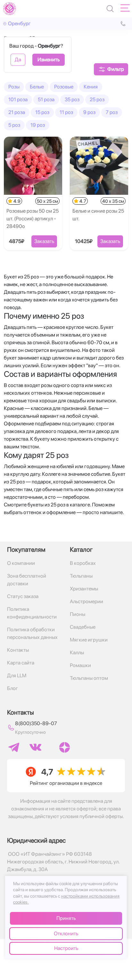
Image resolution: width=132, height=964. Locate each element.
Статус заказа (22, 596)
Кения (91, 87)
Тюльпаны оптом (89, 678)
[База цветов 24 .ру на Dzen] (64, 747)
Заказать (44, 241)
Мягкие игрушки (89, 640)
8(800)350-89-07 (36, 723)
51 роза (46, 99)
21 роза (16, 112)
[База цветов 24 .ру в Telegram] (14, 747)
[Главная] (9, 8)
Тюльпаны (81, 576)
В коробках (83, 563)
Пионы (77, 614)
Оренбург (19, 23)
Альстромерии (86, 601)
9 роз (89, 112)
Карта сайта (20, 663)
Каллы (77, 652)
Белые (37, 87)
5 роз (14, 125)
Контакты (18, 650)
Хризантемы (84, 589)
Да (18, 60)
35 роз (72, 99)
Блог (12, 688)
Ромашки (80, 665)
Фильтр (115, 69)
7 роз (112, 112)
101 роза (18, 99)
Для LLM (16, 675)
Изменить (48, 60)
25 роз (97, 99)
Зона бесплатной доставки (26, 580)
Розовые (63, 87)
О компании (21, 563)
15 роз (42, 112)
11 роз (66, 112)
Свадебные (82, 627)
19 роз (37, 125)
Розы (14, 87)
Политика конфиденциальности (32, 613)
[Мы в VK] (35, 747)
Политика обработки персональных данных (32, 633)
